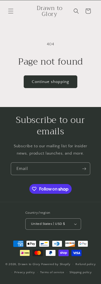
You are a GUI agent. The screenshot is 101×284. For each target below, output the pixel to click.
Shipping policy (80, 272)
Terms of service (52, 272)
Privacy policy (24, 272)
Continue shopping (50, 81)
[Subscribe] (84, 168)
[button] (11, 11)
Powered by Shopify (56, 264)
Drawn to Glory (29, 264)
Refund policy (85, 264)
